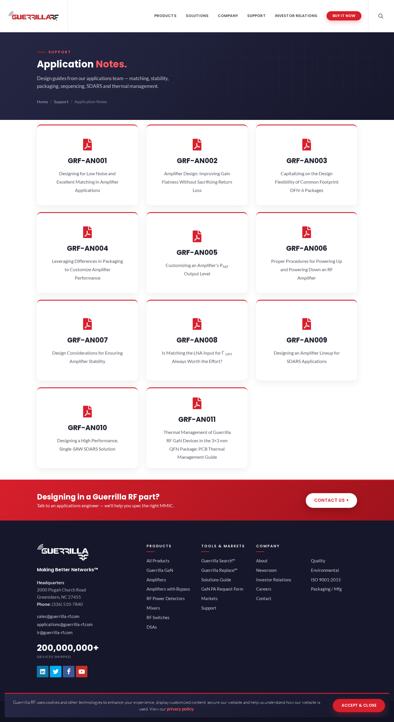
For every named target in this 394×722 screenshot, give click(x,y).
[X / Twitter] (55, 671)
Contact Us (329, 500)
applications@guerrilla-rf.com (65, 624)
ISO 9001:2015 (326, 579)
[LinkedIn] (42, 671)
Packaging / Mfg (326, 588)
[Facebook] (68, 671)
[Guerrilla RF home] (87, 552)
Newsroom (266, 570)
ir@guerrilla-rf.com (54, 632)
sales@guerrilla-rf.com (58, 616)
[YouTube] (81, 671)
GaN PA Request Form (222, 588)
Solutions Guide (216, 579)
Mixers (153, 607)
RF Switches (158, 617)
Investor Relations (273, 579)
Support (61, 101)
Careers (263, 588)
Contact (263, 598)
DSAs (152, 626)
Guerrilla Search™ (218, 560)
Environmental (325, 570)
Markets (209, 598)
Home (42, 101)
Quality (318, 560)
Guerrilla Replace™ (219, 570)
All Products (158, 560)
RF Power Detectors (166, 598)
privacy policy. (180, 708)
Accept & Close (359, 705)
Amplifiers (156, 579)
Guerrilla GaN (160, 570)
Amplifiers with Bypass (168, 588)
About (262, 560)
